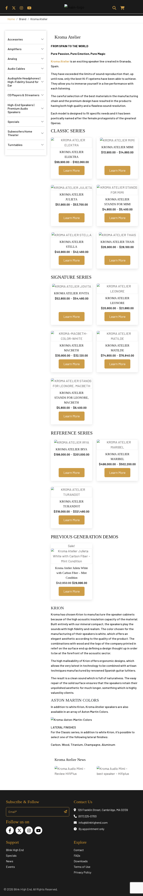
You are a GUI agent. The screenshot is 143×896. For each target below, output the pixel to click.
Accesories (15, 39)
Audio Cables (16, 68)
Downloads (81, 861)
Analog (12, 58)
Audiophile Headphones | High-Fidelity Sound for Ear (24, 81)
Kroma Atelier (60, 61)
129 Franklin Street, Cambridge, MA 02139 (103, 810)
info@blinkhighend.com (93, 822)
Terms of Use (82, 866)
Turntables (15, 145)
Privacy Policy (82, 872)
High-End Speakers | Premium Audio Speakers (21, 108)
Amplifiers (14, 49)
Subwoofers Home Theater (20, 133)
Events (10, 866)
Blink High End (15, 850)
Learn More (71, 170)
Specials (13, 121)
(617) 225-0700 (88, 816)
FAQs (77, 855)
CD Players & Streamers (23, 95)
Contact (79, 850)
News (9, 861)
